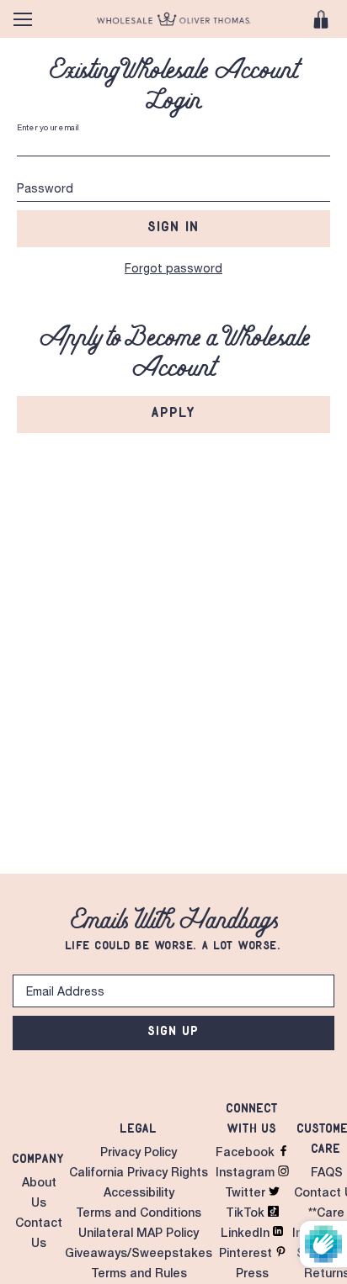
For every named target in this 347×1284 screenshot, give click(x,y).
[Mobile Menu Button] (23, 19)
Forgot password (173, 270)
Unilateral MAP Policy (138, 1234)
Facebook (247, 1154)
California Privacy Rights (138, 1174)
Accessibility (139, 1194)
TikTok (247, 1214)
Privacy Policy (138, 1154)
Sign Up (174, 1030)
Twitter (247, 1194)
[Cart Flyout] (321, 19)
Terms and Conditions (138, 1214)
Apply (174, 412)
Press (252, 1275)
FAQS (327, 1174)
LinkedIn (247, 1234)
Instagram (247, 1174)
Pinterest (247, 1254)
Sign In (174, 226)
